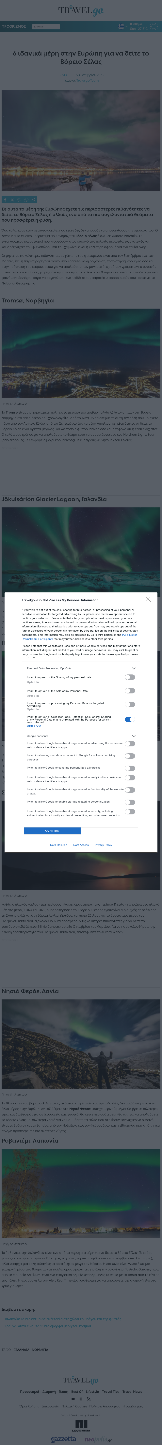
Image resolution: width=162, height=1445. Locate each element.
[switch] (130, 677)
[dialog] (81, 722)
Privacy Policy (103, 844)
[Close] (149, 600)
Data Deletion (58, 844)
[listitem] (81, 668)
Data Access (81, 844)
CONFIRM (52, 830)
